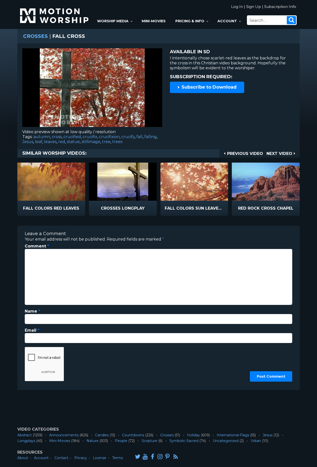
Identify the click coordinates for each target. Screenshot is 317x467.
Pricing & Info (189, 21)
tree (106, 141)
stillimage (90, 141)
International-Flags (233, 435)
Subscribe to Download (208, 87)
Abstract (24, 435)
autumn (41, 136)
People (121, 441)
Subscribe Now (63, 208)
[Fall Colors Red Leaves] (51, 182)
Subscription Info (280, 6)
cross (57, 136)
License (99, 458)
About (22, 458)
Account (227, 21)
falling (150, 136)
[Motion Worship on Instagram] (160, 456)
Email (32, 330)
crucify (128, 136)
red (61, 141)
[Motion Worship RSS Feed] (175, 457)
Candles (102, 435)
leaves (50, 141)
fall (139, 136)
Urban (256, 441)
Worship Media (113, 21)
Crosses (35, 36)
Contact (61, 458)
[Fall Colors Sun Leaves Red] (194, 182)
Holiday (193, 435)
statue (73, 141)
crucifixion (109, 136)
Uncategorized (225, 441)
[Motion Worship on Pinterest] (167, 456)
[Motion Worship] (55, 11)
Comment (37, 246)
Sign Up (253, 6)
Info (30, 208)
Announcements (64, 435)
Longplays (26, 441)
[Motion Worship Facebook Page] (153, 456)
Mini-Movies (154, 21)
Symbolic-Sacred (183, 441)
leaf (38, 141)
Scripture (149, 441)
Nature (92, 441)
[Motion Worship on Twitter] (138, 456)
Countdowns (133, 435)
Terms (117, 458)
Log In (237, 6)
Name (32, 311)
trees (117, 141)
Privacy (80, 458)
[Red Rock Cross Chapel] (266, 182)
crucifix (90, 136)
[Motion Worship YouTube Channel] (145, 456)
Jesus (27, 141)
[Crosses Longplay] (123, 182)
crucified (72, 136)
